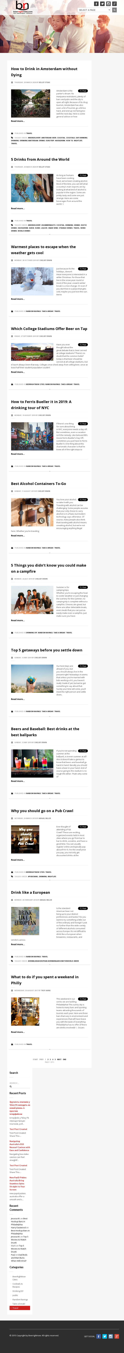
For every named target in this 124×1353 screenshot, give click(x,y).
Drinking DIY (31, 633)
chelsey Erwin (45, 260)
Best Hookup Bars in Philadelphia (19, 1221)
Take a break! (47, 311)
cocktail (61, 138)
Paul (13, 1254)
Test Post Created (18, 1129)
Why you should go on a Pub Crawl (42, 810)
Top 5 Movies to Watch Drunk (19, 1239)
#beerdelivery (34, 138)
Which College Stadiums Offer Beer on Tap (49, 328)
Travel (29, 133)
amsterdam (46, 138)
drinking (15, 141)
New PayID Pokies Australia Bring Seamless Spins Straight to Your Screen (18, 1183)
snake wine (53, 228)
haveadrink (60, 141)
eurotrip (50, 141)
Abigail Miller (45, 818)
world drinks (24, 231)
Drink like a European (30, 892)
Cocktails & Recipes (18, 1285)
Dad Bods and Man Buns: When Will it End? (19, 1257)
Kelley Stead (44, 82)
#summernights (48, 225)
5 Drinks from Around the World (40, 159)
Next (59, 1059)
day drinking (81, 138)
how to (69, 141)
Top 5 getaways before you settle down (46, 649)
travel (14, 143)
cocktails (70, 138)
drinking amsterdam (29, 141)
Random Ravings (33, 311)
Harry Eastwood (18, 1227)
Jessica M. (15, 1218)
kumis (37, 228)
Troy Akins (46, 990)
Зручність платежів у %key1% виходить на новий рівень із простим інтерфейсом (20, 1108)
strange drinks (66, 228)
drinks (42, 141)
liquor (44, 228)
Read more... (18, 121)
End (64, 1059)
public (15, 1295)
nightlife (78, 141)
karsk (31, 228)
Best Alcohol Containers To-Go (38, 483)
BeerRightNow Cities (35, 384)
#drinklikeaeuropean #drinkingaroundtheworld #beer (53, 961)
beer (54, 138)
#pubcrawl (33, 876)
